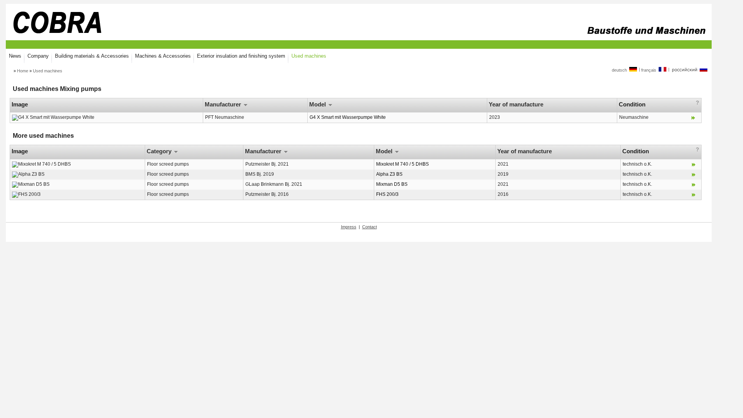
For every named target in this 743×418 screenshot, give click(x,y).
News (15, 56)
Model (318, 104)
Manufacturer (224, 104)
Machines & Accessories (163, 56)
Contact (369, 226)
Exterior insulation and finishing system (241, 56)
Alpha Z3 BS (389, 174)
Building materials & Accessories (92, 56)
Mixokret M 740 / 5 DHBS (402, 164)
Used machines (308, 56)
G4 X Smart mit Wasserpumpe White (348, 117)
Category (160, 151)
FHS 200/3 (387, 194)
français (649, 70)
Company (38, 56)
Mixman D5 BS (391, 184)
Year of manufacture (517, 104)
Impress (348, 226)
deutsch (620, 70)
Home (22, 71)
